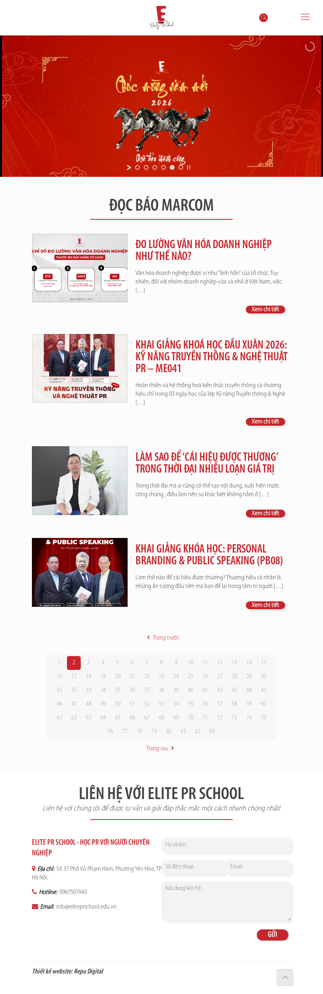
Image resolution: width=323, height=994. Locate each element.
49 (103, 704)
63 (88, 718)
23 (161, 676)
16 (59, 676)
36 (132, 690)
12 (220, 663)
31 (59, 690)
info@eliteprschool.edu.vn (86, 907)
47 (74, 704)
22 (147, 676)
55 (190, 704)
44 (249, 690)
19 (103, 676)
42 (220, 690)
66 (132, 718)
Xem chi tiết (265, 309)
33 (88, 690)
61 (59, 718)
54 (176, 704)
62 (74, 718)
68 (161, 718)
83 (212, 732)
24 (176, 676)
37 (147, 690)
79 (154, 732)
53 (161, 704)
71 (205, 718)
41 (205, 690)
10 (190, 663)
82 (197, 732)
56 (205, 704)
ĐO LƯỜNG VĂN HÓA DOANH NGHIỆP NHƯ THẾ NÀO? (204, 251)
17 (74, 676)
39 (176, 690)
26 (205, 676)
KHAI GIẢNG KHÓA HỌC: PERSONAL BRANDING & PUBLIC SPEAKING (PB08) (209, 555)
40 (190, 690)
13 (234, 663)
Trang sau (157, 749)
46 (59, 704)
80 (168, 732)
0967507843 (72, 892)
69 (176, 718)
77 (125, 732)
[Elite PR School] (161, 17)
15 (263, 663)
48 (88, 704)
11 (205, 663)
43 (234, 690)
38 (161, 690)
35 (118, 690)
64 (103, 718)
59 (249, 704)
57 (220, 704)
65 (118, 718)
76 (110, 732)
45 (263, 690)
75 (263, 718)
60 (263, 704)
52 (147, 704)
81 (183, 732)
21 (132, 676)
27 (220, 676)
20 (118, 676)
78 (139, 732)
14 (249, 663)
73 (234, 718)
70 (190, 718)
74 (249, 718)
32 (74, 690)
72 (220, 718)
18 (88, 676)
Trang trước (166, 638)
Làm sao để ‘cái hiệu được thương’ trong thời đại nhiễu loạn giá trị (207, 464)
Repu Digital (88, 971)
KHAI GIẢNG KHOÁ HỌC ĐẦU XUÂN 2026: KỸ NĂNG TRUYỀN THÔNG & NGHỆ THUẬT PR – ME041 (212, 357)
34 (103, 690)
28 (234, 676)
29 (249, 676)
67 (147, 718)
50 (118, 704)
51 (132, 704)
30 (263, 676)
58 (234, 704)
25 (190, 676)
